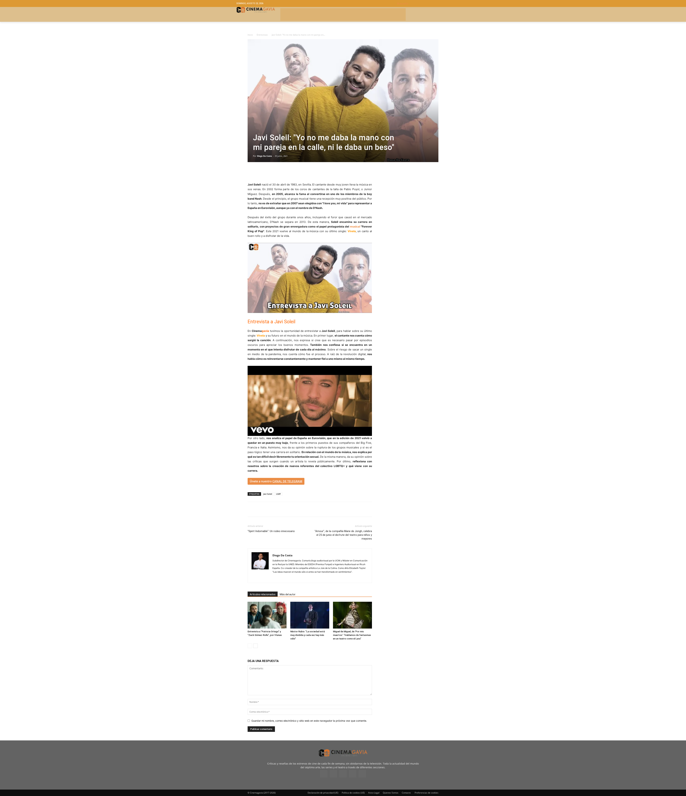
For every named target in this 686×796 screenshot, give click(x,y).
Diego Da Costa (264, 156)
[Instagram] (275, 578)
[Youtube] (362, 773)
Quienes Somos (390, 792)
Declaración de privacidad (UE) (323, 792)
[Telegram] (275, 172)
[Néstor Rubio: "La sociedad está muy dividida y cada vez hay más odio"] (309, 615)
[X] (259, 172)
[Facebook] (251, 172)
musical (355, 226)
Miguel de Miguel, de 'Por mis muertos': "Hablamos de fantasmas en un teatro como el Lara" (352, 635)
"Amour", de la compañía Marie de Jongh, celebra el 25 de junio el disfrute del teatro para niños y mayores (343, 535)
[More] (292, 172)
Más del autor (287, 594)
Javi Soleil (267, 494)
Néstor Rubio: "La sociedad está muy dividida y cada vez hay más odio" (307, 635)
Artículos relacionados (262, 594)
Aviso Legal (373, 792)
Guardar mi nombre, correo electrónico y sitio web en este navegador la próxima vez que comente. (309, 720)
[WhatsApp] (284, 172)
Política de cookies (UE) (353, 792)
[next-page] (255, 646)
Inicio (250, 34)
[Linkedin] (267, 172)
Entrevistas (262, 34)
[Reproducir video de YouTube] (310, 278)
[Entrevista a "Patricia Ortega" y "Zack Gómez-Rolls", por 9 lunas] (267, 615)
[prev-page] (250, 646)
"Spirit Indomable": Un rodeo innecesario (271, 531)
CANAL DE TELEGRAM (287, 481)
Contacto (406, 792)
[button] (423, 3)
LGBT (278, 494)
